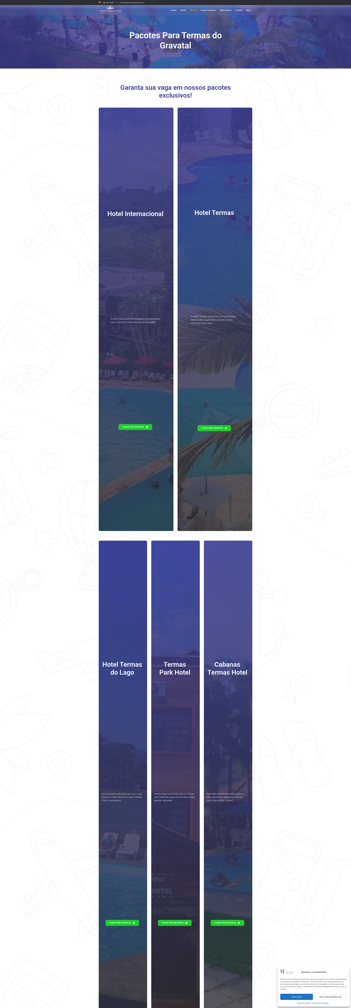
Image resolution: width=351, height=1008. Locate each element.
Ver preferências (331, 997)
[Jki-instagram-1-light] (251, 2)
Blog (248, 10)
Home (173, 10)
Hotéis (183, 10)
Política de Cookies (304, 1003)
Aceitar (296, 997)
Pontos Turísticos (208, 10)
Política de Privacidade (320, 1003)
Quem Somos (225, 10)
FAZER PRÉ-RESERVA (133, 427)
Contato (238, 10)
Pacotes (193, 10)
